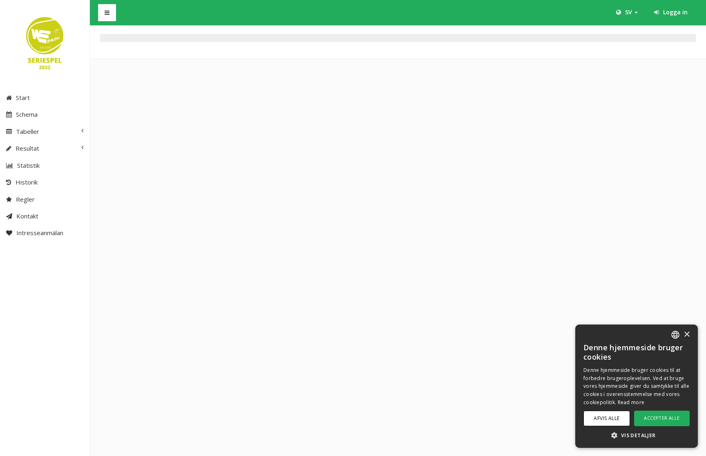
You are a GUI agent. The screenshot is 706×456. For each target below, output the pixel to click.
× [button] (687, 334)
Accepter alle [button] (661, 418)
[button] (636, 435)
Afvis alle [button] (606, 418)
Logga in (674, 12)
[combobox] (675, 335)
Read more (631, 402)
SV (628, 12)
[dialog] (636, 386)
